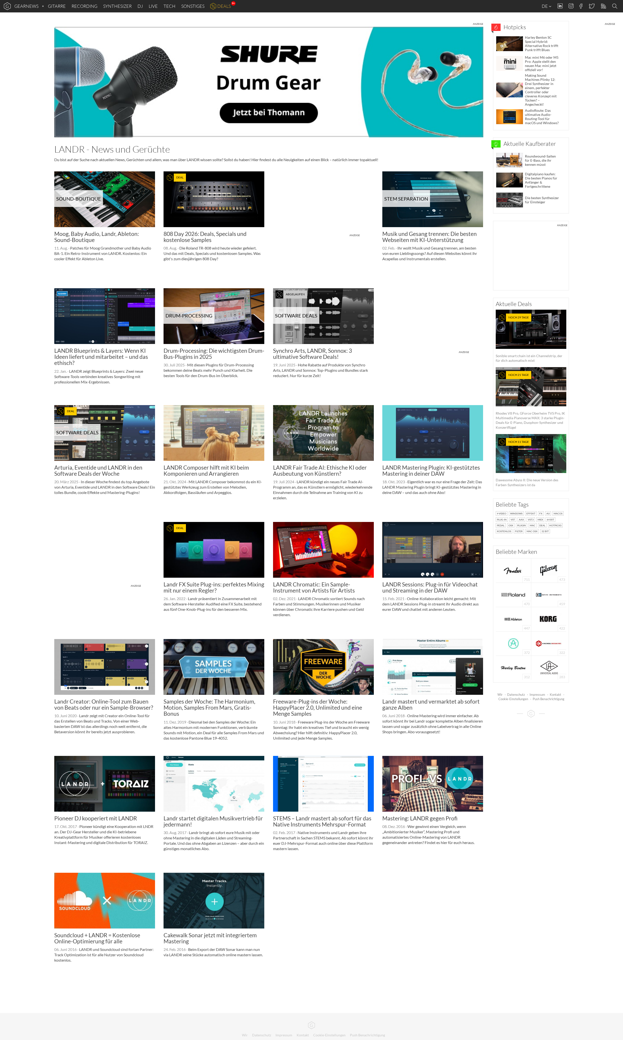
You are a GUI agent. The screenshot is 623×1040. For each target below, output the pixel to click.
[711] (513, 570)
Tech (169, 6)
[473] (548, 570)
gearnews (26, 6)
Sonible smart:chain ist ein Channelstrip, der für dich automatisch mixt (529, 339)
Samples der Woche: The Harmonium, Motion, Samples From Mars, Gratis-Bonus (209, 707)
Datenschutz (516, 694)
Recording (84, 6)
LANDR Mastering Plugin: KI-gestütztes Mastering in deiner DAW (431, 470)
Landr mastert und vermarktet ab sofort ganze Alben (431, 704)
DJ (140, 6)
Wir (500, 694)
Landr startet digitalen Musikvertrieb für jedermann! (213, 821)
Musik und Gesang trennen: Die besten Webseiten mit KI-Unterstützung (429, 236)
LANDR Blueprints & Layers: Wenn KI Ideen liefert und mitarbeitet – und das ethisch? (101, 356)
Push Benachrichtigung (548, 699)
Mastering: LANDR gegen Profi (420, 818)
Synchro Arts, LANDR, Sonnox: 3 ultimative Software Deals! (312, 353)
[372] (513, 643)
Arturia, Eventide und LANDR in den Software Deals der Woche (98, 470)
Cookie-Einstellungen (513, 699)
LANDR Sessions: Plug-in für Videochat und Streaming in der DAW (430, 587)
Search (615, 6)
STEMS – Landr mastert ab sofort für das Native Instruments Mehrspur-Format (322, 821)
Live (153, 6)
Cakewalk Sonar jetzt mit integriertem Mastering (210, 938)
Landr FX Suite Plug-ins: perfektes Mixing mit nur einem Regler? (214, 587)
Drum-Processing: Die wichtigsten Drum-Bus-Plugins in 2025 (214, 353)
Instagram (571, 6)
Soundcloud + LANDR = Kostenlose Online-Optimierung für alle (97, 938)
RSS (603, 6)
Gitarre (57, 6)
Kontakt (555, 694)
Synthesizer (117, 6)
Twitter (591, 6)
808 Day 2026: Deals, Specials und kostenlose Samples (205, 236)
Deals (224, 6)
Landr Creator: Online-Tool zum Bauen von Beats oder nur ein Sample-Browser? (103, 704)
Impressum (537, 694)
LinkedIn (560, 6)
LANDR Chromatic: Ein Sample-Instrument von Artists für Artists (314, 587)
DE (545, 6)
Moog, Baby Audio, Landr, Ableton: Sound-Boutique (96, 236)
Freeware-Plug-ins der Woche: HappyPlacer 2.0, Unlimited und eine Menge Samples (317, 707)
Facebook (581, 6)
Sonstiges (192, 6)
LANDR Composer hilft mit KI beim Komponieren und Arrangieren (206, 470)
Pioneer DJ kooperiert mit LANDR (95, 818)
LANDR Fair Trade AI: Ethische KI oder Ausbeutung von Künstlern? (320, 470)
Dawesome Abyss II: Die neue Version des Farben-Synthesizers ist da (527, 463)
